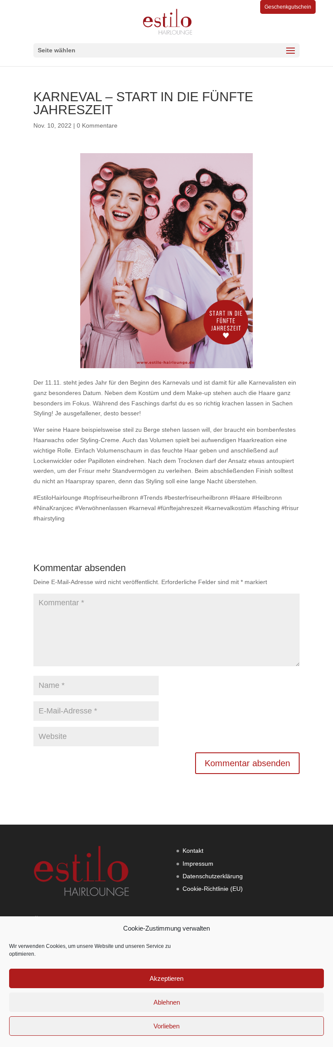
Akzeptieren (166, 978)
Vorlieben (166, 1026)
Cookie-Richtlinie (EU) (213, 888)
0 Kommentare (97, 125)
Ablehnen (166, 1002)
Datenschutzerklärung (213, 876)
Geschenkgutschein (287, 7)
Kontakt (193, 850)
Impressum (198, 863)
